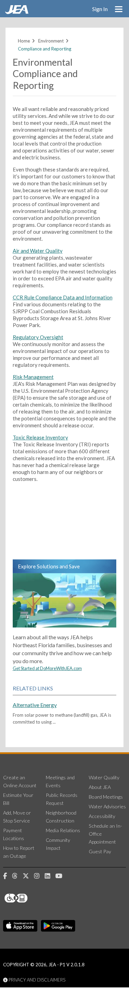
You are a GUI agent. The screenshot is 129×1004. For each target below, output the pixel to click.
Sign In (100, 9)
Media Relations (63, 830)
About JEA (100, 787)
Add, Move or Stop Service (17, 817)
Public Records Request (61, 799)
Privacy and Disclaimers (36, 980)
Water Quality (104, 777)
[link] (17, 12)
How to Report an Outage (18, 852)
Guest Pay (100, 851)
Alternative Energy (35, 704)
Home (24, 41)
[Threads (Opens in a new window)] (17, 876)
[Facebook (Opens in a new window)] (7, 876)
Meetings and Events (60, 781)
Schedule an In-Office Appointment (105, 834)
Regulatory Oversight (38, 337)
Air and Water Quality (38, 251)
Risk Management (33, 377)
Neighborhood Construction (61, 817)
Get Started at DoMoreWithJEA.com (47, 668)
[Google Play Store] (58, 926)
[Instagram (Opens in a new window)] (39, 876)
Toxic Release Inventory (40, 437)
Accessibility (102, 816)
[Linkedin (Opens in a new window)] (50, 876)
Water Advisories (107, 806)
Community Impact (58, 844)
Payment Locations (13, 834)
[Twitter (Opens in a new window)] (28, 876)
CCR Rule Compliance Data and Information (62, 297)
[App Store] (20, 926)
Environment (51, 41)
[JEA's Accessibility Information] (29, 898)
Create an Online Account (19, 781)
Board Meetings (106, 797)
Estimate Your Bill (18, 799)
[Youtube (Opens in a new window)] (61, 876)
